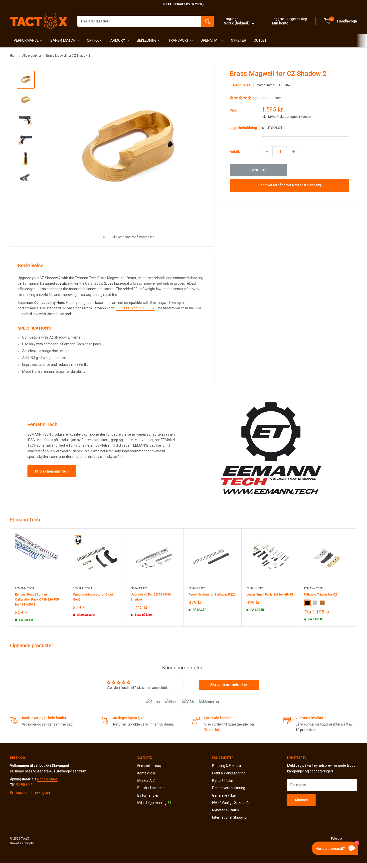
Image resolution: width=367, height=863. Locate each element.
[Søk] (207, 21)
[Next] (357, 577)
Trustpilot (211, 730)
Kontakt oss (146, 773)
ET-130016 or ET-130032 (135, 308)
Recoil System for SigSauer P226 (211, 594)
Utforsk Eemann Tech (52, 471)
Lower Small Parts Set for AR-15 (269, 594)
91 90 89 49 (25, 785)
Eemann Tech (240, 85)
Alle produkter (31, 55)
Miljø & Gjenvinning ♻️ (154, 803)
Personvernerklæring (228, 788)
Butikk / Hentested (152, 788)
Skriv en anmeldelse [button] (228, 684)
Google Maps (47, 779)
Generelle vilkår (224, 795)
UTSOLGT (258, 170)
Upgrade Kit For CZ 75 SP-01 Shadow (151, 597)
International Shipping (229, 817)
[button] (241, 98)
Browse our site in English (30, 793)
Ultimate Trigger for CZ (320, 594)
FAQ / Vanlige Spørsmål (230, 803)
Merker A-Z (146, 781)
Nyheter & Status (225, 810)
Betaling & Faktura (226, 766)
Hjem (13, 55)
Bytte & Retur (222, 781)
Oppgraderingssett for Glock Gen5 (93, 597)
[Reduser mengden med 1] (267, 151)
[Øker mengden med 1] (293, 151)
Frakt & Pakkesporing (228, 773)
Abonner (301, 800)
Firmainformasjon (151, 766)
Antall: (235, 151)
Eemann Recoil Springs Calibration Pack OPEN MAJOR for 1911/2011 (37, 599)
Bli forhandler (148, 795)
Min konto (280, 23)
